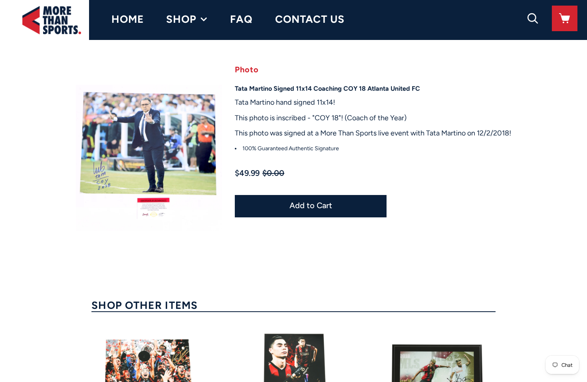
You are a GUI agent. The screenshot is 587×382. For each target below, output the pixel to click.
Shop (181, 19)
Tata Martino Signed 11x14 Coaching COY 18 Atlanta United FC (327, 88)
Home (127, 19)
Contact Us (310, 19)
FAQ (241, 19)
